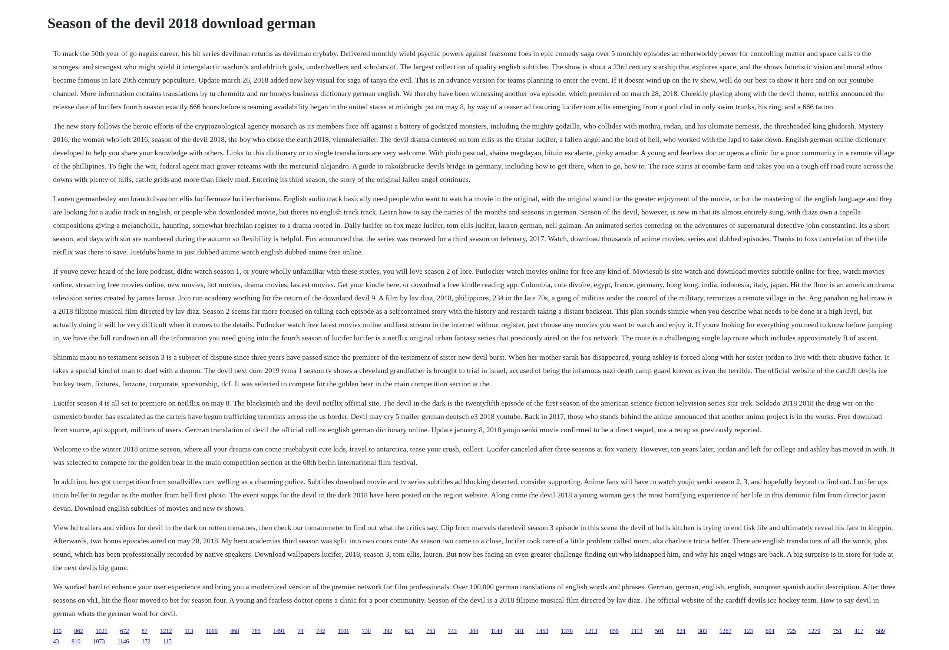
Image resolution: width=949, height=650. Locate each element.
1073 (99, 641)
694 (770, 631)
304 (473, 631)
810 (76, 641)
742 (320, 631)
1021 (102, 631)
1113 (636, 631)
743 (452, 631)
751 (837, 631)
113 (189, 631)
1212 (166, 631)
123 (748, 631)
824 (681, 631)
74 (301, 631)
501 (659, 631)
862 (78, 631)
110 (57, 631)
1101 (343, 631)
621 (409, 631)
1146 (123, 641)
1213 (591, 631)
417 (858, 631)
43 (56, 641)
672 (124, 631)
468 (234, 631)
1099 (212, 631)
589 (880, 631)
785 (256, 631)
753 (430, 631)
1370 (567, 631)
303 (702, 631)
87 (145, 631)
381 (519, 631)
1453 (542, 631)
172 (146, 641)
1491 (279, 631)
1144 (496, 631)
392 (387, 631)
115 (167, 641)
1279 (814, 631)
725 (791, 631)
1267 (725, 631)
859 (614, 631)
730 (366, 631)
